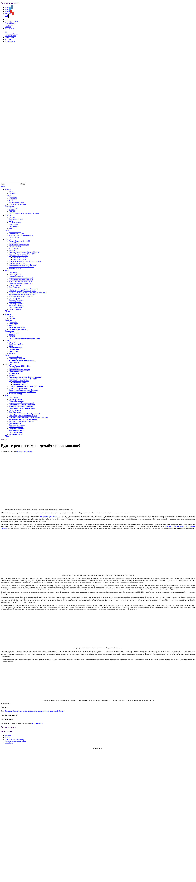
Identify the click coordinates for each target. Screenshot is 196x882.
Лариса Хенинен (15, 285)
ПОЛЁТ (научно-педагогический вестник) (24, 213)
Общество (8, 215)
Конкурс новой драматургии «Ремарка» (23, 265)
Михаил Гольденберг (16, 276)
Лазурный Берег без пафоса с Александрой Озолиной (27, 292)
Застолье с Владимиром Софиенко (21, 296)
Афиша (7, 311)
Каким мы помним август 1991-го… (21, 267)
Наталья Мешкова (15, 302)
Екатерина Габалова (16, 305)
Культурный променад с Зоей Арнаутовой (23, 289)
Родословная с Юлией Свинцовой (21, 278)
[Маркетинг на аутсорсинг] (98, 878)
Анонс (11, 191)
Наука (7, 230)
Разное (7, 737)
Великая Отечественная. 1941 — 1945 (22, 254)
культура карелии (27, 711)
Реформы (12, 211)
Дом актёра (13, 197)
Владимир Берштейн (16, 304)
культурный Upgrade (57, 711)
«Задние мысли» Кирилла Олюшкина (22, 294)
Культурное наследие (16, 202)
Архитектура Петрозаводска (19, 245)
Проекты (8, 239)
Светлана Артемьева (16, 300)
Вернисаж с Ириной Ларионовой (20, 281)
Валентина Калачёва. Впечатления (21, 283)
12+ (6, 19)
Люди (11, 221)
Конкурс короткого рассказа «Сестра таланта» (25, 261)
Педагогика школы (19, 257)
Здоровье (12, 250)
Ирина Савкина (14, 298)
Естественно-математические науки (21, 235)
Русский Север (10, 23)
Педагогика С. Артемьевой (18, 256)
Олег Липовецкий (15, 307)
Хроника (12, 193)
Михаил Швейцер (15, 269)
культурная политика (41, 711)
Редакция (8, 735)
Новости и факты (15, 232)
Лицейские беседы (11, 21)
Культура (8, 195)
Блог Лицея (13, 272)
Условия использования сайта (15, 741)
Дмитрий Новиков (15, 246)
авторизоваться (37, 723)
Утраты (11, 228)
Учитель (12, 210)
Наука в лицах (14, 237)
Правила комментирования (14, 739)
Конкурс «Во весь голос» (18, 263)
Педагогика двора (19, 259)
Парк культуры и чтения (17, 204)
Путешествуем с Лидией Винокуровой (22, 291)
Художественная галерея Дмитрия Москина (24, 252)
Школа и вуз (13, 208)
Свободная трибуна (16, 219)
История (8, 27)
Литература (9, 25)
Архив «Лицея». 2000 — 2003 (19, 241)
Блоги (7, 270)
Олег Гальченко (14, 287)
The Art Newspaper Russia (48, 516)
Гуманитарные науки (16, 234)
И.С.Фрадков (9, 28)
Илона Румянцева (15, 309)
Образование (9, 206)
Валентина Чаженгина (25, 451)
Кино (11, 200)
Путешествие (13, 226)
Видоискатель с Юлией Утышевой (21, 280)
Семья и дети (13, 224)
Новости (8, 189)
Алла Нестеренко (15, 274)
